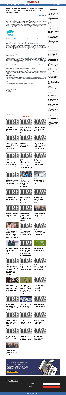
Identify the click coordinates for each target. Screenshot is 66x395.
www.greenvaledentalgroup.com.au (12, 79)
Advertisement (31, 385)
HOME (8, 4)
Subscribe (51, 386)
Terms (30, 382)
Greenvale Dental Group (16, 38)
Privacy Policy (31, 383)
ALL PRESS (20, 4)
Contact (30, 386)
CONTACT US (26, 4)
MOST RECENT (13, 4)
